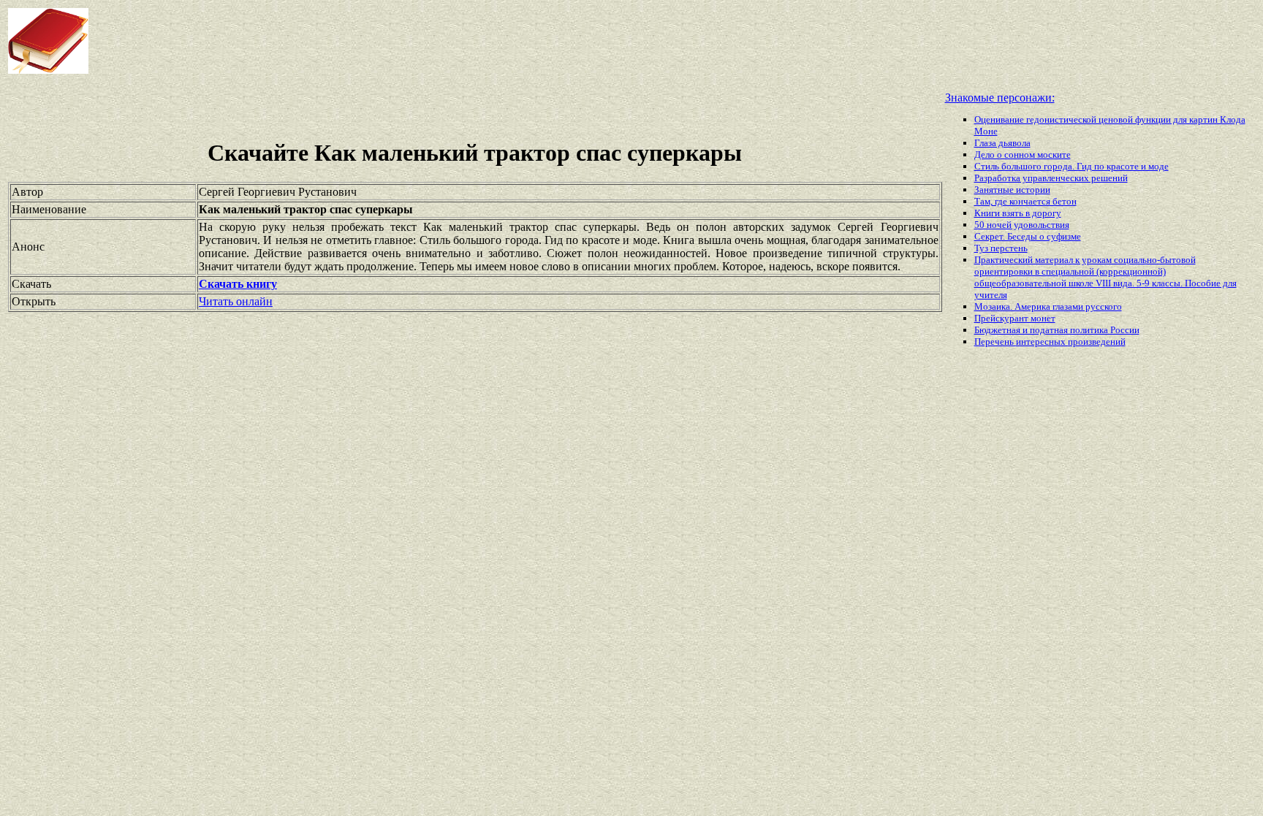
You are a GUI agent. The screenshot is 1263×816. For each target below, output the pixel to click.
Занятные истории (1012, 189)
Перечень (995, 341)
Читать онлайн (236, 301)
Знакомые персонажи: (1000, 97)
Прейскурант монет (1014, 318)
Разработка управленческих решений (1051, 177)
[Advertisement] (507, 41)
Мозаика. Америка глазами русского (1048, 306)
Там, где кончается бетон (1025, 201)
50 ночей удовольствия (1021, 224)
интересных (1042, 341)
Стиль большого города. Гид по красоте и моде (1071, 166)
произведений (1097, 341)
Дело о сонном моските (1022, 154)
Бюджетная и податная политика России (1056, 329)
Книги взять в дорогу (1017, 212)
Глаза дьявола (1002, 142)
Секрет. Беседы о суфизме (1027, 236)
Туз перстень (1001, 248)
